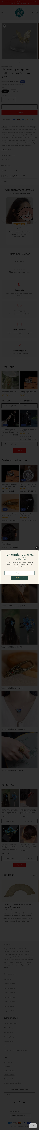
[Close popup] (37, 548)
